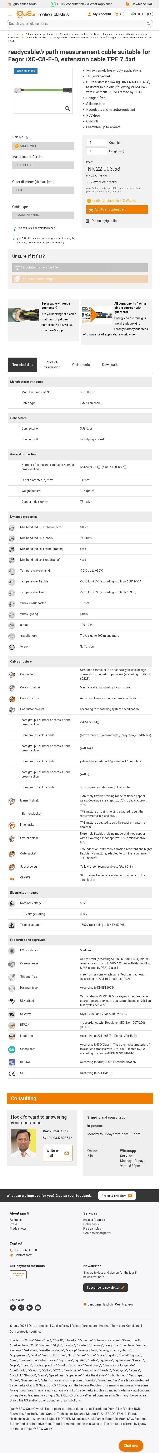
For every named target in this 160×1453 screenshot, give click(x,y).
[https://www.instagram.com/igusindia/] (21, 1307)
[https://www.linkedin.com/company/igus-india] (29, 1307)
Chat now (131, 1446)
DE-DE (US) (145, 14)
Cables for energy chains (39, 34)
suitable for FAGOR (36, 37)
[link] (80, 269)
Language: (100, 1304)
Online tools (81, 365)
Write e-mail (52, 1153)
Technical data (22, 365)
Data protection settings (25, 1331)
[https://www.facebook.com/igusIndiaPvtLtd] (13, 1307)
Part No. (18, 137)
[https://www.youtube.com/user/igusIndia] (38, 1307)
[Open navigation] (10, 14)
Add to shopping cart (107, 210)
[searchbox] (76, 23)
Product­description (52, 364)
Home (15, 34)
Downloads (110, 365)
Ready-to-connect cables (74, 34)
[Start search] (148, 23)
